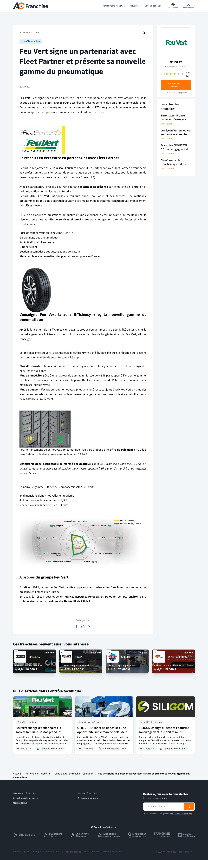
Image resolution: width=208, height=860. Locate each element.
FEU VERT (176, 62)
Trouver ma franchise (24, 793)
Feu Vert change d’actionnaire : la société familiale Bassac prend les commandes (39, 732)
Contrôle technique (30, 41)
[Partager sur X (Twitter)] (89, 626)
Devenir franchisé (87, 793)
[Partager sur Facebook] (76, 626)
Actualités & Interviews (25, 798)
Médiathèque (20, 803)
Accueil (17, 773)
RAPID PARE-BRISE (178, 657)
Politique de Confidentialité (180, 827)
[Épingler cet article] (143, 32)
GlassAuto (34, 657)
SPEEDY (125, 657)
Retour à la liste (31, 32)
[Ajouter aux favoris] (16, 652)
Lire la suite (166, 123)
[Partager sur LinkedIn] (82, 626)
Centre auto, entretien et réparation (74, 773)
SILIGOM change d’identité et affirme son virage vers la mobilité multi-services (164, 732)
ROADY (79, 657)
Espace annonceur (88, 798)
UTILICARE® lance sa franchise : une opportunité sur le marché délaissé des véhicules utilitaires (103, 732)
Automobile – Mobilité (176, 66)
